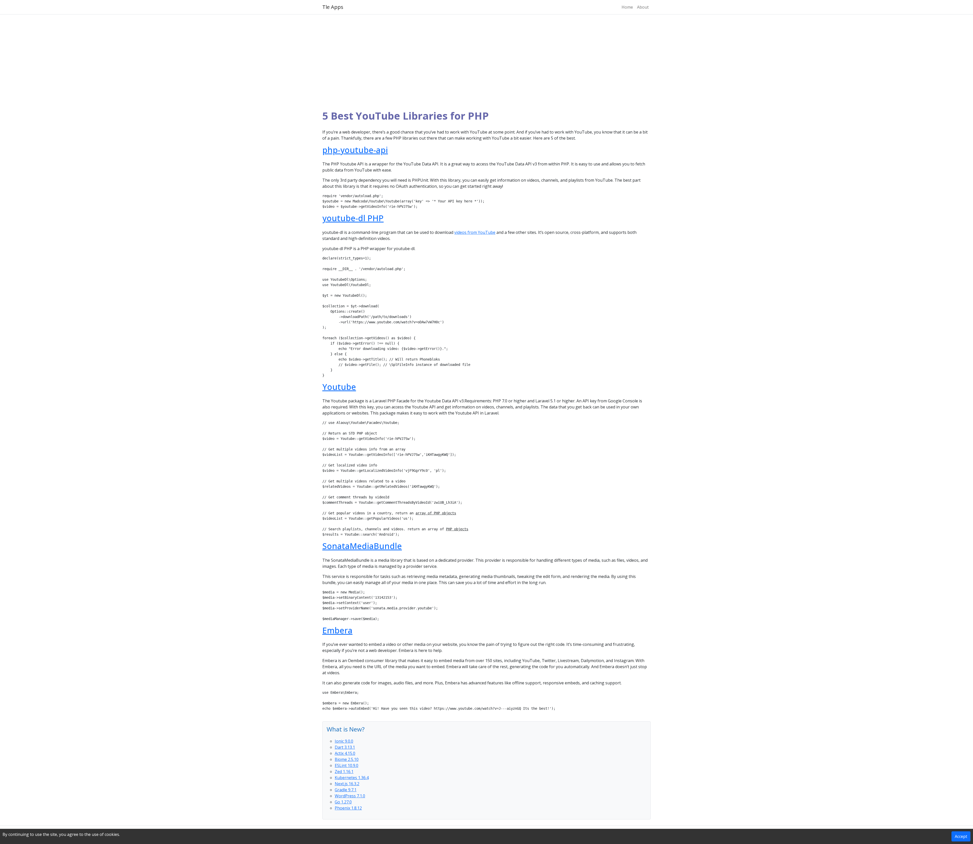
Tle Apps (332, 7)
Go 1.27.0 (343, 802)
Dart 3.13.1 (345, 747)
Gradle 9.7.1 (346, 790)
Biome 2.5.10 (347, 759)
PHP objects (457, 529)
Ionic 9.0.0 (344, 741)
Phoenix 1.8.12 (348, 808)
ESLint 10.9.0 (346, 765)
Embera (337, 630)
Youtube (339, 386)
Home (627, 7)
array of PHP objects (436, 513)
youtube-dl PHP (353, 218)
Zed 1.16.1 (344, 771)
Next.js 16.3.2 (347, 783)
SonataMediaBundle (362, 545)
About (643, 7)
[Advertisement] (486, 62)
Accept (961, 836)
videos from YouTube (474, 232)
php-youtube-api (355, 149)
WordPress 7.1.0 (350, 796)
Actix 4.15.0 (345, 753)
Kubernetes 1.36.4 (352, 777)
